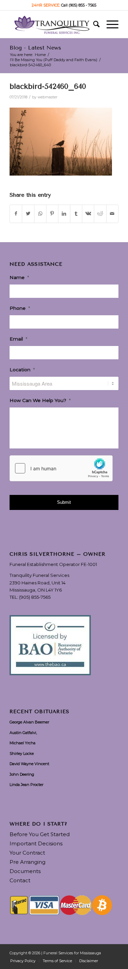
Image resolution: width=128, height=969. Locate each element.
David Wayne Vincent (29, 763)
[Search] (93, 24)
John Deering (22, 774)
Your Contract (27, 852)
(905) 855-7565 (35, 597)
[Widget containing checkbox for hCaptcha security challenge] (61, 468)
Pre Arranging (27, 862)
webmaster (47, 97)
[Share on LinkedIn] (64, 213)
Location (22, 369)
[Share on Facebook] (16, 213)
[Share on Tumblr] (76, 213)
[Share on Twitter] (28, 213)
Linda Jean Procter (26, 784)
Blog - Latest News (35, 47)
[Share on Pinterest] (52, 213)
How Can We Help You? (40, 400)
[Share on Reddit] (100, 213)
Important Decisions (36, 843)
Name (19, 277)
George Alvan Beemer (29, 722)
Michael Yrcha (22, 742)
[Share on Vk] (88, 213)
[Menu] (109, 24)
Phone (20, 308)
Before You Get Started (40, 834)
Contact (20, 880)
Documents (25, 871)
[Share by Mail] (112, 213)
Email (18, 339)
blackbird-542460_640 (48, 86)
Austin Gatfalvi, (23, 732)
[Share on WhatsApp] (40, 213)
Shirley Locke (22, 753)
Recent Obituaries (39, 712)
